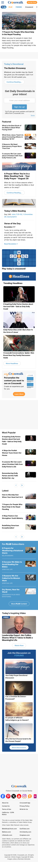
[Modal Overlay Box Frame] (19, 103)
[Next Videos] (22, 485)
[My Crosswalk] (14, 374)
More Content (19, 604)
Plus (10, 7)
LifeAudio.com (7, 835)
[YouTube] (19, 796)
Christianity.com (25, 832)
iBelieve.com (6, 832)
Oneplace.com (25, 835)
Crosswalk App (25, 803)
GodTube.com (24, 828)
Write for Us (24, 809)
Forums (19, 7)
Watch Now (19, 645)
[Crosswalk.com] (15, 2)
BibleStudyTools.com (9, 828)
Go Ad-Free (32, 2)
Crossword (29, 7)
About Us (5, 803)
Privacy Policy (24, 806)
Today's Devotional (13, 64)
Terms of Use (6, 809)
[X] (13, 796)
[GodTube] (35, 796)
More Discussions (19, 748)
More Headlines (12, 363)
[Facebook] (3, 796)
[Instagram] (24, 796)
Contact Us (6, 806)
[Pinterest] (8, 796)
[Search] (3, 7)
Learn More (19, 394)
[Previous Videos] (16, 485)
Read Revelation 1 (11, 244)
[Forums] (29, 796)
